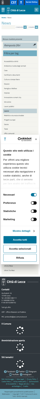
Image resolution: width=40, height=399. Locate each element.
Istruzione (7, 102)
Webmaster (6, 394)
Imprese (7, 93)
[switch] (34, 203)
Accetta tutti (20, 239)
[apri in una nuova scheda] (3, 3)
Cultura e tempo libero (12, 79)
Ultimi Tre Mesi (9, 270)
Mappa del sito (24, 384)
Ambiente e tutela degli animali (15, 66)
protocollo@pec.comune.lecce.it (16, 316)
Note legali (20, 379)
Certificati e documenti (12, 75)
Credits (25, 386)
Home (4, 17)
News (9, 17)
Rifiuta (20, 257)
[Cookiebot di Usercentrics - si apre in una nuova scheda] (23, 139)
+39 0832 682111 (10, 298)
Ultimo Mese (8, 266)
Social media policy (19, 381)
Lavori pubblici (9, 106)
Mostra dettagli (21, 231)
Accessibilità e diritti (11, 61)
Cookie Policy (6, 381)
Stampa (32, 27)
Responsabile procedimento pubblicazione (19, 391)
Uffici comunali (9, 133)
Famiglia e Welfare (10, 88)
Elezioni (7, 84)
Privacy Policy (31, 379)
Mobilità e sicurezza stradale (14, 115)
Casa (5, 70)
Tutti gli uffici (6, 307)
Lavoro (6, 111)
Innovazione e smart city (12, 97)
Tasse (6, 129)
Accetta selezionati (20, 248)
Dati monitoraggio (8, 379)
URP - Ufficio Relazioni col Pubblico (14, 312)
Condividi (19, 27)
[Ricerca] (36, 10)
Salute (6, 124)
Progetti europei (9, 120)
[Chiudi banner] (36, 139)
